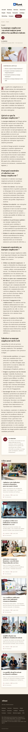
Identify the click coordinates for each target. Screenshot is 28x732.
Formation (15, 13)
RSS (23, 713)
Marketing (4, 16)
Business (9, 9)
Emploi (3, 13)
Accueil (4, 9)
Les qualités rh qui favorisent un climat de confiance (12, 673)
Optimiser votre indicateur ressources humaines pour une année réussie (11, 484)
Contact (18, 16)
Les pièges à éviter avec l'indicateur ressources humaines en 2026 (10, 522)
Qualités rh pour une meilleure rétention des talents (12, 637)
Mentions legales (17, 713)
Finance (9, 13)
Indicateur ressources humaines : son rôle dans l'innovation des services (11, 561)
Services (15, 9)
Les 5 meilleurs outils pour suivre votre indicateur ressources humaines (11, 599)
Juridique (21, 13)
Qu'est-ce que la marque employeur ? (14, 68)
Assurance (22, 9)
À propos (11, 16)
